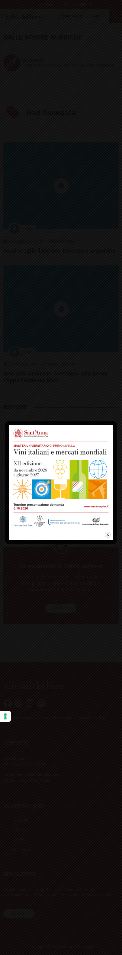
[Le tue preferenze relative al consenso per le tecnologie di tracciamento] (5, 716)
